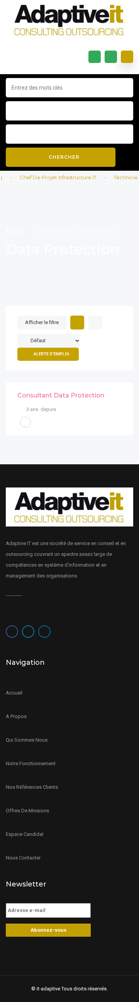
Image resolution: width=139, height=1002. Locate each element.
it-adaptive (48, 989)
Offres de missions (27, 810)
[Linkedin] (44, 631)
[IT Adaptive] (69, 19)
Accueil (15, 231)
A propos (16, 716)
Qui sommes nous (26, 740)
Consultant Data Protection (60, 395)
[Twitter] (28, 631)
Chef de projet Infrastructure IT (53, 177)
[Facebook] (12, 631)
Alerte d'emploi (51, 354)
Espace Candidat (25, 834)
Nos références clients (32, 787)
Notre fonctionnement (31, 763)
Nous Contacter (23, 858)
